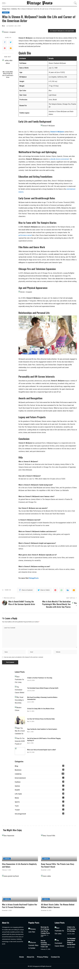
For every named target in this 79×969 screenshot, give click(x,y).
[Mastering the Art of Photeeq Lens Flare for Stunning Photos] (33, 931)
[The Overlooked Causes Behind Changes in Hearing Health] (20, 689)
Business (18, 770)
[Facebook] (4, 42)
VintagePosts (34, 578)
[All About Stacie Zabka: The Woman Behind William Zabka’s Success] (59, 888)
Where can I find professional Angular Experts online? (41, 750)
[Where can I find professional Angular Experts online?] (20, 751)
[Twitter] (10, 42)
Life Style (18, 794)
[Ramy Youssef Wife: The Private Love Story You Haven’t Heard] (59, 847)
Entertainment (20, 778)
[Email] (10, 48)
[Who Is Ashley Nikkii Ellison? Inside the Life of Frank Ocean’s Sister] (7, 64)
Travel (17, 810)
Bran (3, 26)
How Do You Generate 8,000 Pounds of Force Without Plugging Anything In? (44, 739)
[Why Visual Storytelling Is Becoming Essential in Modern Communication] (20, 700)
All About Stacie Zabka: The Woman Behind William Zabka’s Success (57, 906)
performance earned (25, 235)
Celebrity (5, 12)
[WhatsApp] (61, 590)
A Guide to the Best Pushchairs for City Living (39, 678)
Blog (16, 766)
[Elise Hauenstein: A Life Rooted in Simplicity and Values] (20, 847)
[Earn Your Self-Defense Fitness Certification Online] (20, 720)
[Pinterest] (4, 48)
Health (17, 790)
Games (17, 786)
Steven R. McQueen (57, 132)
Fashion (17, 782)
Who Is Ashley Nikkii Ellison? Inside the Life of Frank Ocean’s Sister (7, 74)
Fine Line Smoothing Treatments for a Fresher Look (45, 944)
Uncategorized (20, 814)
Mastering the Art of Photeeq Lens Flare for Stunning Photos (45, 930)
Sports (17, 802)
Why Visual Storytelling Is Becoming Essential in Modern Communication (42, 698)
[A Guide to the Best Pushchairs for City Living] (20, 679)
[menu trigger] (4, 3)
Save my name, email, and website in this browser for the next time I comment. (23, 657)
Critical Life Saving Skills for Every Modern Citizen (40, 708)
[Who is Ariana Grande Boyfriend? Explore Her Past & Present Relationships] (20, 888)
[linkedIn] (67, 590)
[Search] (75, 3)
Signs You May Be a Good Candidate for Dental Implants (42, 729)
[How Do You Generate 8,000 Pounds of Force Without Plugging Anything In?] (20, 741)
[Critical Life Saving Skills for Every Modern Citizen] (20, 710)
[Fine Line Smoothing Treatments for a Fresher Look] (33, 945)
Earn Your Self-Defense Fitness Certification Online (41, 719)
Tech (17, 806)
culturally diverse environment (59, 159)
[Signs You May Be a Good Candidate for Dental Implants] (20, 730)
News (17, 798)
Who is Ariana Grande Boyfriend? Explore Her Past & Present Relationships (19, 906)
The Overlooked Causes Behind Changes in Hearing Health (42, 688)
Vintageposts (36, 966)
